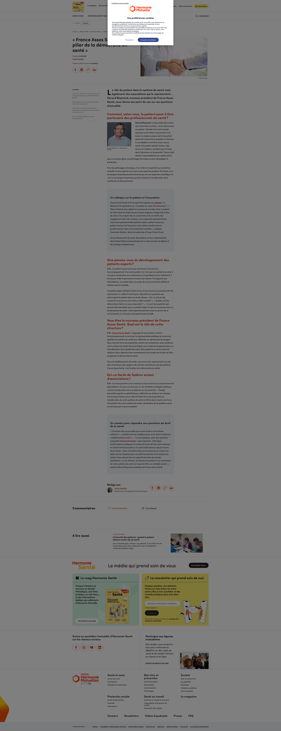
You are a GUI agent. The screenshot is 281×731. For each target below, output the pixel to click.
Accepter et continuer (148, 40)
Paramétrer (129, 40)
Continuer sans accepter (120, 3)
